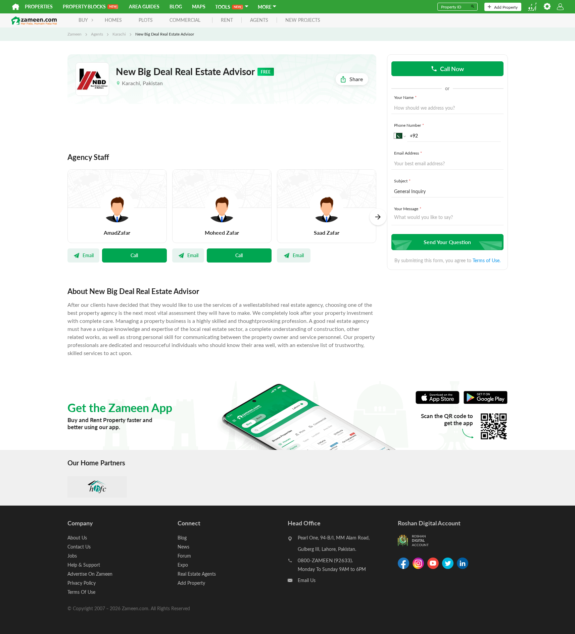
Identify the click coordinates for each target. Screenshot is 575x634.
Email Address (408, 153)
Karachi (119, 34)
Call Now (452, 68)
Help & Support (83, 565)
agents (259, 20)
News (183, 546)
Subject (402, 181)
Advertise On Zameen (89, 574)
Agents (97, 34)
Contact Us (79, 546)
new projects (302, 20)
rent (227, 20)
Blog (176, 6)
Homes (113, 20)
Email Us (307, 580)
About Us (77, 537)
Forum (184, 556)
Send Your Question (447, 241)
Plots (146, 20)
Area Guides (144, 6)
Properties (39, 6)
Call (134, 255)
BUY (83, 20)
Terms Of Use (81, 592)
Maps (198, 6)
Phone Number (409, 125)
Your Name (405, 97)
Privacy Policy (81, 583)
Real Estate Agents (197, 574)
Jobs (72, 556)
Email (88, 255)
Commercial (185, 20)
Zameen (74, 34)
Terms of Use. (486, 260)
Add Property (506, 7)
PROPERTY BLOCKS (84, 6)
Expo (183, 565)
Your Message (407, 209)
